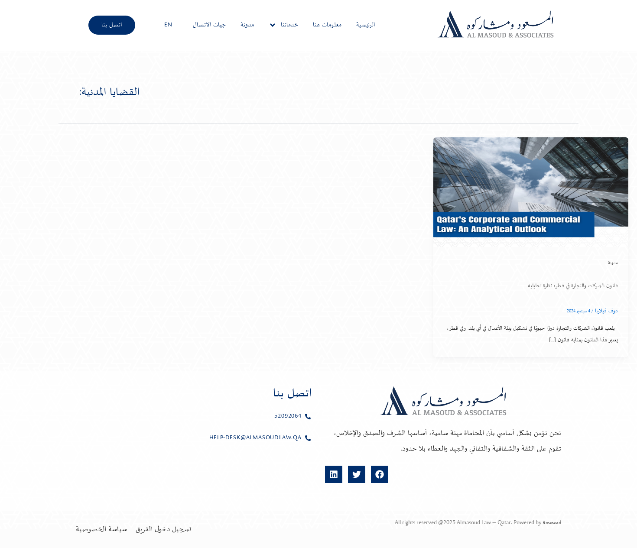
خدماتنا (289, 25)
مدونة (247, 25)
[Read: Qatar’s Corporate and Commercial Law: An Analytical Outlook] (530, 192)
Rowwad (552, 523)
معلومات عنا (327, 25)
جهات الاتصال (209, 25)
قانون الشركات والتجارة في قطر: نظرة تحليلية (573, 286)
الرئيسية (365, 25)
